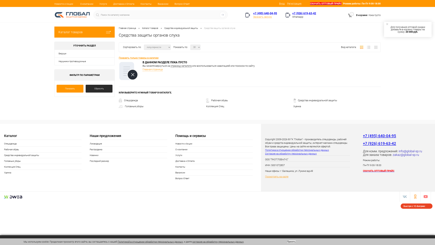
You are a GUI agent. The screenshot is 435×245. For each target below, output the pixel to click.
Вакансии (163, 4)
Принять (291, 241)
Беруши (62, 53)
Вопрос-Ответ (182, 4)
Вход (282, 3)
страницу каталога (181, 65)
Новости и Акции (63, 4)
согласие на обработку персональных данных (218, 241)
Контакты (146, 4)
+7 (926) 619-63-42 (304, 13)
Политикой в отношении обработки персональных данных (150, 241)
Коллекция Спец (215, 106)
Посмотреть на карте (276, 176)
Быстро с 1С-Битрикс (414, 206)
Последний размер (99, 161)
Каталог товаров (70, 32)
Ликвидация (96, 143)
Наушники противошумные (72, 61)
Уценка (297, 106)
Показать (70, 88)
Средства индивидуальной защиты (317, 100)
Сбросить (99, 88)
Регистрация (294, 3)
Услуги (103, 4)
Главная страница (153, 69)
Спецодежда (131, 100)
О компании (86, 4)
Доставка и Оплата (123, 4)
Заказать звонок (262, 16)
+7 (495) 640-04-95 (265, 13)
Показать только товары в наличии (139, 57)
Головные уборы (134, 106)
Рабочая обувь (219, 100)
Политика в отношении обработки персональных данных (297, 150)
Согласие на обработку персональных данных (291, 153)
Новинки (94, 155)
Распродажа (96, 149)
